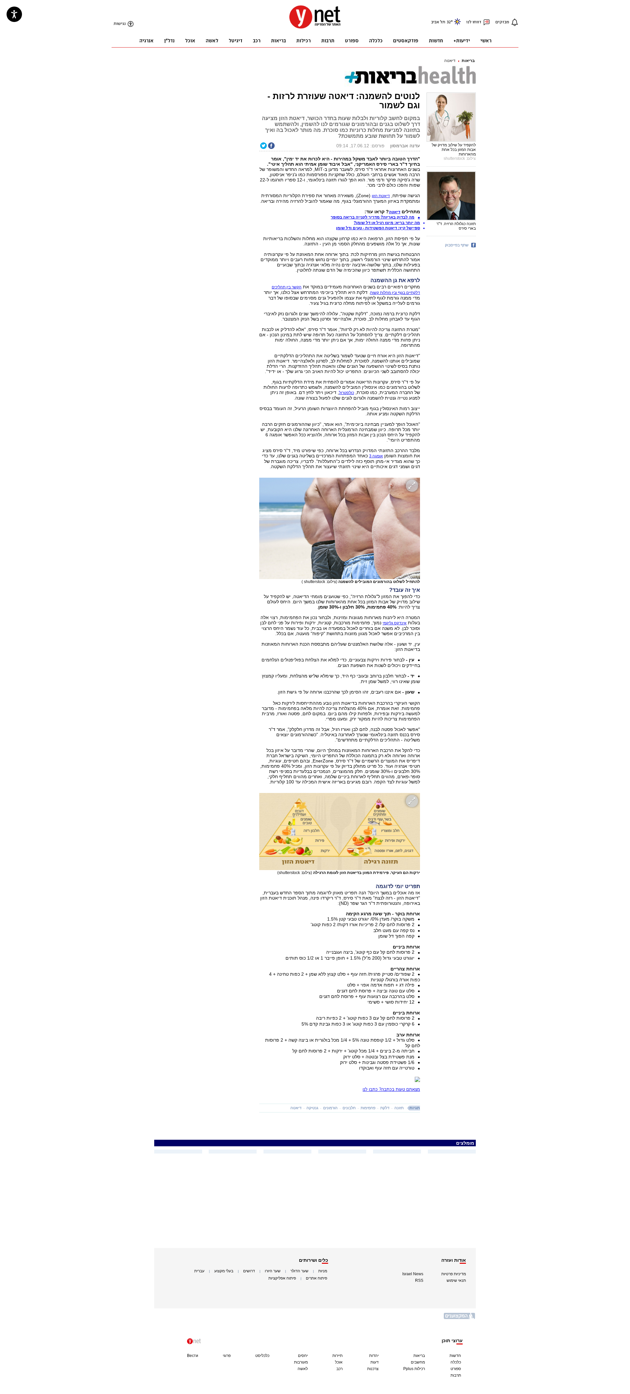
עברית (199, 1271)
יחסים (303, 1355)
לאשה (303, 1368)
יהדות (374, 1355)
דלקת (384, 1108)
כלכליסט (262, 1355)
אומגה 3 (376, 456)
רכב (339, 1368)
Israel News (412, 1274)
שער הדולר (299, 1271)
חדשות (455, 1355)
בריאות (468, 60)
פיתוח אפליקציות (282, 1278)
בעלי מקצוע (223, 1271)
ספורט (456, 1368)
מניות (322, 1271)
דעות (374, 1362)
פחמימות (368, 1108)
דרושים (249, 1271)
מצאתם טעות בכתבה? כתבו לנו (391, 1089)
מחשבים (418, 1362)
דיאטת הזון (381, 196)
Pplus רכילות (414, 1368)
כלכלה (456, 1362)
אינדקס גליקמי (395, 623)
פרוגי (227, 1355)
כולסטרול (346, 392)
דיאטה (449, 60)
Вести (192, 1355)
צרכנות (373, 1368)
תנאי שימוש (456, 1280)
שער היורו (273, 1271)
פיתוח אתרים (316, 1278)
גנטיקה (312, 1108)
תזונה (399, 1108)
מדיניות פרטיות (453, 1274)
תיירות (337, 1355)
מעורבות (301, 1362)
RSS (419, 1280)
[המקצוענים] (460, 1318)
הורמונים (330, 1108)
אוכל (339, 1362)
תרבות (456, 1375)
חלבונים (349, 1108)
